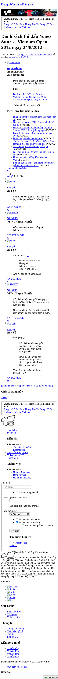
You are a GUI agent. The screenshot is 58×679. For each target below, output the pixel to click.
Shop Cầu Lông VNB (17, 452)
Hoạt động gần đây (22, 477)
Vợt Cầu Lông (14, 617)
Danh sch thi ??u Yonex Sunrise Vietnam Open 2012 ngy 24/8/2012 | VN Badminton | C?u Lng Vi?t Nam (30, 97)
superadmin (14, 57)
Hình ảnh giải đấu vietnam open (28, 138)
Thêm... (13, 545)
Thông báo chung (15, 628)
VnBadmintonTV (15, 455)
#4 (8, 281)
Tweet (4, 397)
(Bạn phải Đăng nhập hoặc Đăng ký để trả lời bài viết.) (27, 385)
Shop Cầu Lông (14, 611)
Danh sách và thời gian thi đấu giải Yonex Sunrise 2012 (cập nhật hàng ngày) (32, 129)
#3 (8, 238)
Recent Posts (19, 450)
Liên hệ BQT (13, 636)
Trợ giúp (11, 634)
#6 (8, 380)
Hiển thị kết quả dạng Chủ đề (38, 525)
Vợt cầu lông (13, 648)
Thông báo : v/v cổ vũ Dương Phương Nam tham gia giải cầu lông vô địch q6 (33, 142)
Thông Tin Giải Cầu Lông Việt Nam (34, 54)
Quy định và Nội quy (17, 666)
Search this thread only (29, 519)
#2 (8, 210)
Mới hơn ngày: (10, 511)
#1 (8, 171)
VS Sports (12, 614)
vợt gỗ (10, 176)
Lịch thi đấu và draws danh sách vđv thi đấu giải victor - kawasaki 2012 (34, 164)
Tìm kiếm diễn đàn (22, 447)
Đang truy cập (19, 475)
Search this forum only (29, 522)
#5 (8, 320)
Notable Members (21, 472)
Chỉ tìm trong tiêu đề (28, 492)
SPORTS (12, 218)
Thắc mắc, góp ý (15, 631)
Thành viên (12, 458)
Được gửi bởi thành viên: (15, 497)
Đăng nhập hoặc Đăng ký (17, 4)
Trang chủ (12, 430)
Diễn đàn (11, 432)
